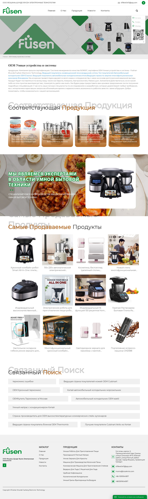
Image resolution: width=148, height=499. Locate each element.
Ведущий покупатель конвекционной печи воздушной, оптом (70, 73)
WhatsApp (138, 26)
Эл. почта (138, 18)
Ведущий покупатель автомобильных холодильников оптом (60, 76)
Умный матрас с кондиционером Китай (34, 407)
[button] (136, 131)
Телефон (137, 22)
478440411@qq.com (129, 3)
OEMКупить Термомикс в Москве (30, 398)
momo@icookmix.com (125, 471)
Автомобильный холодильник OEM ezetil (97, 398)
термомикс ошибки (23, 381)
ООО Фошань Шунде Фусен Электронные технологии (29, 3)
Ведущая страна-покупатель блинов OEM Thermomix (41, 424)
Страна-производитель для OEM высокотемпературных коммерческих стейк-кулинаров (59, 416)
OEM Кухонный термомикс (27, 390)
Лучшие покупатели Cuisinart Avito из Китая (108, 424)
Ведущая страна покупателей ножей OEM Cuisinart (90, 381)
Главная (5, 56)
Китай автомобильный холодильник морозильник (94, 390)
